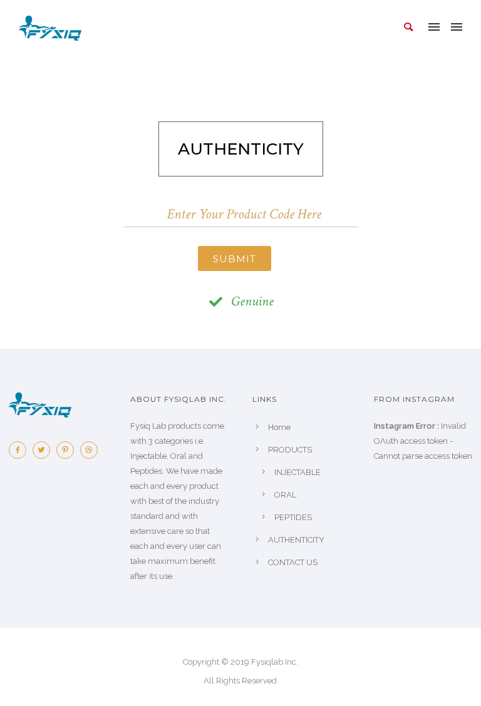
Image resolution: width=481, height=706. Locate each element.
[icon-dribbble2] (92, 450)
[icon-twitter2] (44, 450)
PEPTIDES (293, 517)
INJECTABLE (297, 472)
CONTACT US (293, 562)
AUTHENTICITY (296, 540)
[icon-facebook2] (21, 450)
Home (279, 427)
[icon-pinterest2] (68, 450)
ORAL (285, 494)
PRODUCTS (290, 449)
